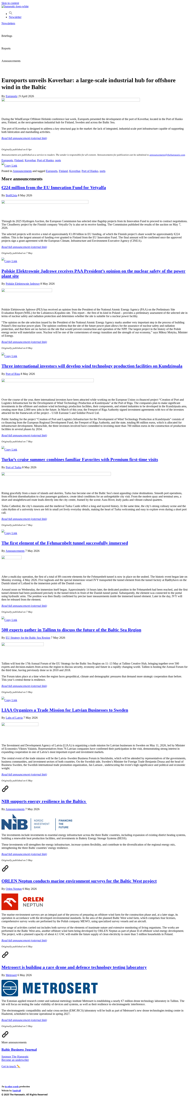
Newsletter (15, 17)
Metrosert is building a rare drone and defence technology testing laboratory (74, 967)
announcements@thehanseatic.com (167, 154)
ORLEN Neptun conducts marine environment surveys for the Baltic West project (79, 881)
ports (58, 160)
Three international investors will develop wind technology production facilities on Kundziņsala (91, 366)
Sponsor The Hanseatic (15, 1056)
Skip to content (10, 3)
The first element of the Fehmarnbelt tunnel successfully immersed (64, 543)
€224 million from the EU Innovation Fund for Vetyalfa (53, 187)
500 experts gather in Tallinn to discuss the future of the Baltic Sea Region (71, 629)
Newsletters (8, 23)
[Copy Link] (9, 165)
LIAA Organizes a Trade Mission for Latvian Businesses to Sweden (64, 710)
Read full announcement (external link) (24, 138)
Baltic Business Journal (19, 1050)
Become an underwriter (15, 1059)
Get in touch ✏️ (10, 1066)
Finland (18, 160)
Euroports (7, 160)
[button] (11, 13)
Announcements (22, 171)
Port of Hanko (45, 160)
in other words (12, 1086)
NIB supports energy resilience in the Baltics (44, 801)
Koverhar (30, 160)
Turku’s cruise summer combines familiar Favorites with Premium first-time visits (79, 459)
